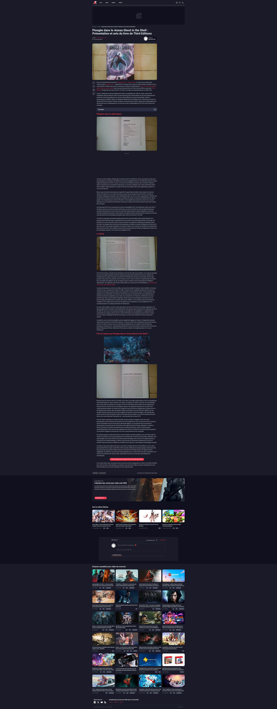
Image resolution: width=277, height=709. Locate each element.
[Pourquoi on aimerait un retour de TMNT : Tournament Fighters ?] (173, 516)
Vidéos (120, 2)
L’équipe (121, 702)
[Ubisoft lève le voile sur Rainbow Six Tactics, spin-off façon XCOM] (127, 617)
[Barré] (124, 550)
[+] (130, 549)
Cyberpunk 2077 (110, 84)
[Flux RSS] (105, 702)
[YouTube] (102, 702)
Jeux (101, 2)
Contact (111, 702)
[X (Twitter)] (98, 702)
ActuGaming (94, 2)
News (107, 2)
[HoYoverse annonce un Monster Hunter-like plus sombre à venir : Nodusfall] (103, 638)
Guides (113, 2)
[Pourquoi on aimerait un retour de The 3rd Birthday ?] (150, 516)
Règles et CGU (180, 706)
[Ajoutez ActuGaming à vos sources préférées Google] (93, 82)
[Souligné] (122, 550)
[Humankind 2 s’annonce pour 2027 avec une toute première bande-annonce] (173, 638)
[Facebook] (95, 702)
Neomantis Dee (152, 39)
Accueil (94, 26)
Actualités (99, 26)
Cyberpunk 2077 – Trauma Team (126, 82)
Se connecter (162, 539)
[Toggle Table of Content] (154, 109)
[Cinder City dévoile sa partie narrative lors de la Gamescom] (127, 596)
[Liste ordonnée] (126, 550)
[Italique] (120, 550)
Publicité (116, 702)
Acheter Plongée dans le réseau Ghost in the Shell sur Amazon (127, 459)
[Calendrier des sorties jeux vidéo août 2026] (138, 489)
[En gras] (118, 550)
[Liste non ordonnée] (128, 550)
